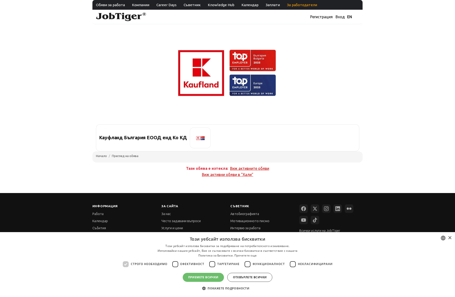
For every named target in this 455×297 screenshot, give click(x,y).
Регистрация (321, 17)
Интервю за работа (245, 228)
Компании (140, 5)
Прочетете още (245, 255)
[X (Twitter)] (315, 208)
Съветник (192, 5)
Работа (98, 214)
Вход (340, 17)
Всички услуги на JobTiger (319, 231)
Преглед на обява (125, 156)
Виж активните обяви (249, 168)
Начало (101, 156)
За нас (166, 214)
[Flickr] (349, 208)
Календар (250, 5)
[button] (227, 288)
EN (349, 17)
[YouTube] (303, 220)
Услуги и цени (172, 228)
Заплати (273, 5)
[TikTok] (315, 220)
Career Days (166, 5)
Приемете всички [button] (203, 277)
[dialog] (227, 264)
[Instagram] (326, 208)
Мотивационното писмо (249, 221)
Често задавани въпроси (181, 221)
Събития (99, 228)
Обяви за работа (110, 5)
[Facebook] (303, 208)
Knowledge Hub (221, 5)
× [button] (449, 238)
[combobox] (443, 238)
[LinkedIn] (337, 208)
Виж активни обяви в (227, 174)
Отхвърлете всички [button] (250, 277)
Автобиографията (244, 214)
